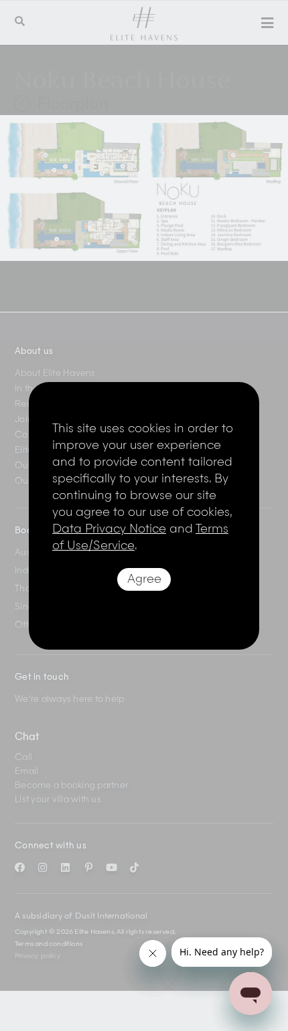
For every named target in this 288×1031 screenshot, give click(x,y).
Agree (144, 579)
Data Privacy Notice (109, 529)
